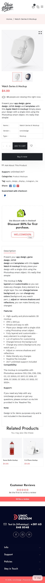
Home (9, 19)
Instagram (30, 181)
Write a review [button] (22, 499)
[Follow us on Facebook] (10, 186)
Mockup (23, 136)
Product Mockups (20, 176)
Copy (30, 237)
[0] (33, 7)
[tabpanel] (17, 77)
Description (10, 251)
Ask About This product (16, 165)
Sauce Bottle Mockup (10, 460)
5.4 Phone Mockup (31, 460)
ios (37, 181)
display (22, 181)
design (14, 181)
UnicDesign (24, 131)
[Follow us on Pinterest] (18, 186)
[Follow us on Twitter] (14, 186)
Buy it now (22, 157)
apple (8, 181)
